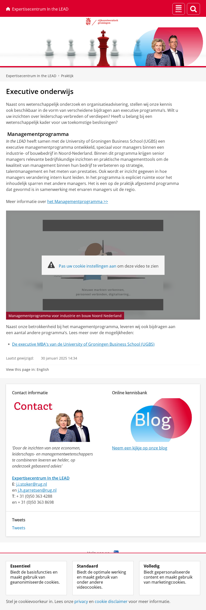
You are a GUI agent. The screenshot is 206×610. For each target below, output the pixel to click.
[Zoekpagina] (193, 9)
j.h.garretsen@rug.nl (37, 490)
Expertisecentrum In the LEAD (40, 9)
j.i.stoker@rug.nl (31, 484)
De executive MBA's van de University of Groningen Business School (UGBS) (83, 344)
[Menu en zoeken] (179, 9)
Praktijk (67, 75)
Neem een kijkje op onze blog (139, 448)
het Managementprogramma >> (77, 201)
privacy (81, 601)
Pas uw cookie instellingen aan (87, 266)
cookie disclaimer (111, 601)
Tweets (18, 527)
